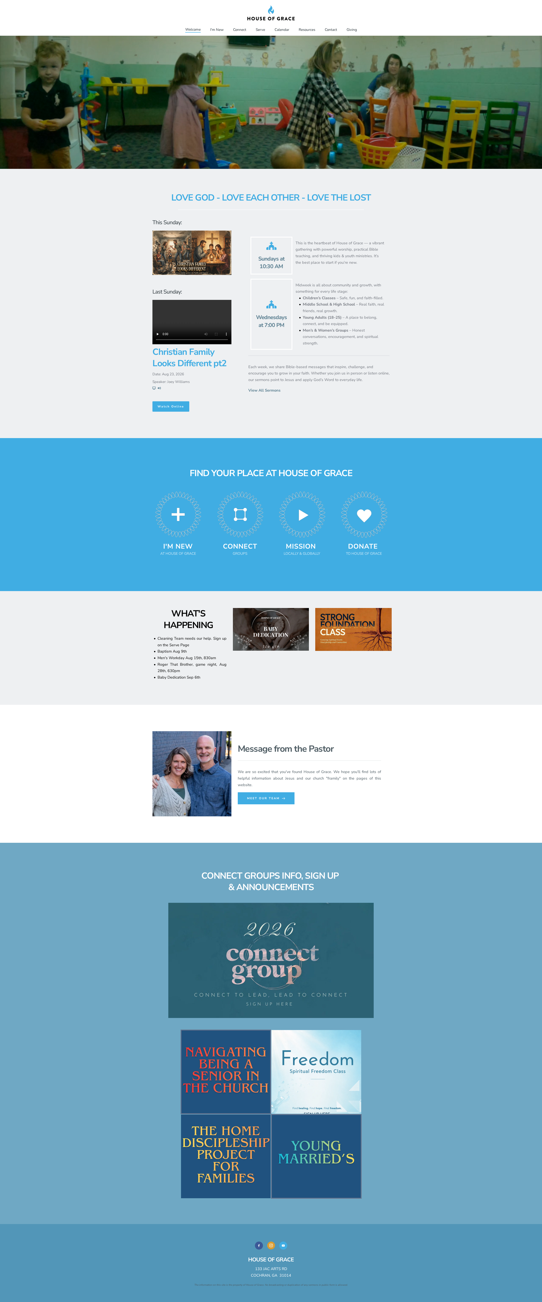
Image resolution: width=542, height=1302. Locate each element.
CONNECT (240, 546)
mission (301, 546)
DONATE (363, 546)
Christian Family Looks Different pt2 (189, 358)
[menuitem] (193, 29)
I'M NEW (178, 546)
